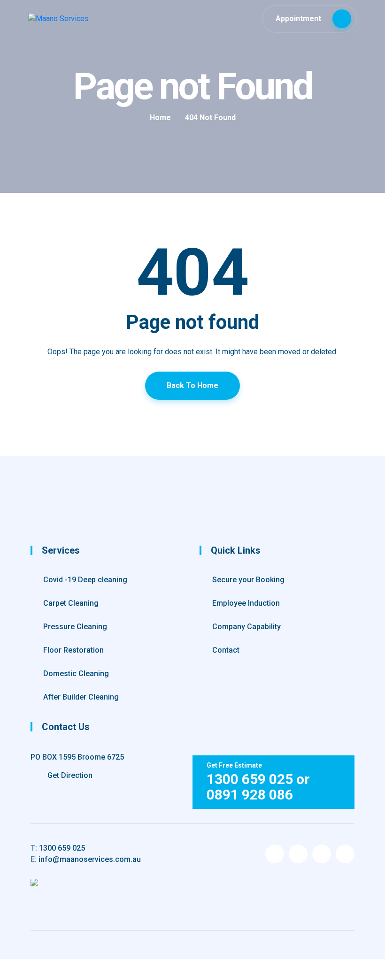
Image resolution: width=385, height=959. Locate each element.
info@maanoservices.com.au (86, 859)
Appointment (299, 18)
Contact (225, 650)
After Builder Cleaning (81, 697)
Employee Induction (246, 603)
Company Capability (246, 626)
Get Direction (69, 775)
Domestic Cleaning (76, 673)
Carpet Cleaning (71, 603)
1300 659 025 (58, 848)
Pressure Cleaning (75, 626)
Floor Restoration (73, 650)
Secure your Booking (248, 579)
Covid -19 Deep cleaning (85, 579)
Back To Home (192, 385)
